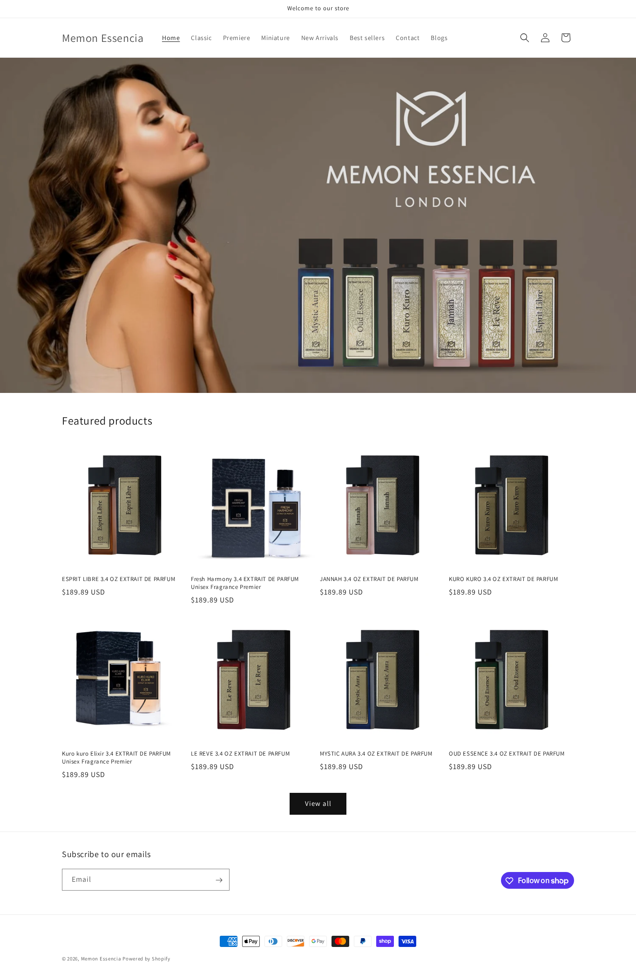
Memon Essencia (101, 958)
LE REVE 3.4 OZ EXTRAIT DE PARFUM (240, 753)
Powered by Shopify (146, 958)
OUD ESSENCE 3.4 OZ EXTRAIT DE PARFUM (507, 753)
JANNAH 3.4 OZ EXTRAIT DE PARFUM (369, 579)
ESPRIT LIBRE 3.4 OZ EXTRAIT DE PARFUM (118, 579)
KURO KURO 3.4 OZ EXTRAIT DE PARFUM (503, 579)
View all (318, 803)
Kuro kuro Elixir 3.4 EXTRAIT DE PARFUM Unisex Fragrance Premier (116, 757)
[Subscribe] (219, 880)
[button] (524, 37)
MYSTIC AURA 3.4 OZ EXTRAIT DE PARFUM (376, 753)
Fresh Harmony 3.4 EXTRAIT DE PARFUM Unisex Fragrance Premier (245, 583)
